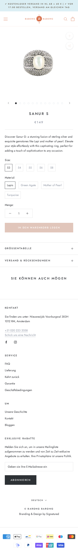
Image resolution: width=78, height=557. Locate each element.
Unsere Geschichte (16, 412)
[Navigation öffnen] (6, 19)
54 (19, 168)
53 (8, 168)
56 (41, 168)
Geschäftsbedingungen (18, 390)
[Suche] (65, 19)
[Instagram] (15, 342)
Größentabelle (18, 248)
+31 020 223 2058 (16, 330)
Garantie (10, 383)
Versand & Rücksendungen (27, 260)
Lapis (10, 185)
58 (51, 168)
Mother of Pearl (52, 185)
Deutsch (37, 500)
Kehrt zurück (12, 377)
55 (30, 168)
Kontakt (9, 418)
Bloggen (10, 425)
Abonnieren (21, 480)
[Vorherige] (8, 103)
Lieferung (10, 370)
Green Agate (28, 185)
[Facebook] (6, 342)
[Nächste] (69, 103)
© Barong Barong (39, 508)
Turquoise (13, 195)
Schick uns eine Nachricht (20, 335)
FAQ (7, 364)
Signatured (52, 514)
